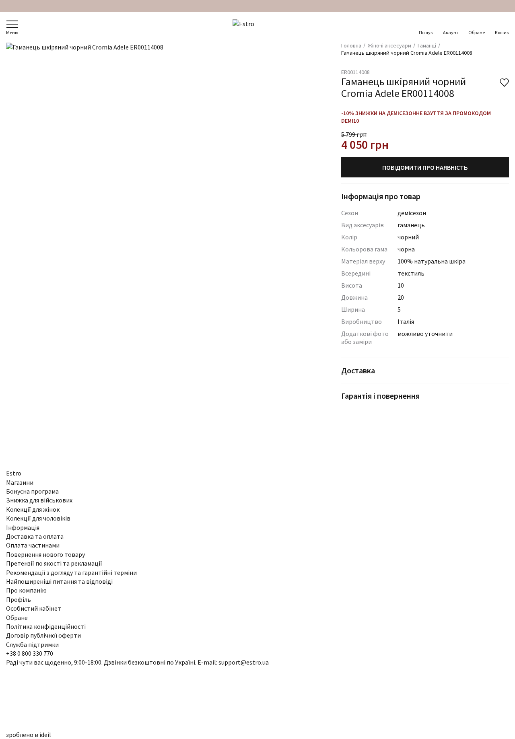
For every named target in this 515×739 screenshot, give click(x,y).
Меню (12, 32)
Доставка (358, 370)
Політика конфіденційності (46, 626)
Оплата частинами (33, 545)
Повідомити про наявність (425, 167)
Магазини (19, 482)
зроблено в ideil (28, 735)
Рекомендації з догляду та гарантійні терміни (71, 572)
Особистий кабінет (33, 608)
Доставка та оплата (35, 536)
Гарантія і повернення (380, 396)
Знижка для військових (39, 500)
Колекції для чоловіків (38, 518)
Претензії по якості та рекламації (54, 563)
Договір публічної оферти (43, 635)
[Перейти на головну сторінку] (258, 27)
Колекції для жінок (33, 509)
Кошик (502, 32)
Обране (476, 32)
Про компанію (26, 590)
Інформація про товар (380, 196)
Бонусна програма (32, 491)
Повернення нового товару (45, 554)
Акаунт (450, 32)
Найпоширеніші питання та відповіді (59, 581)
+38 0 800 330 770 (29, 653)
